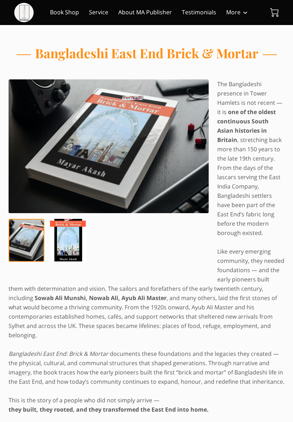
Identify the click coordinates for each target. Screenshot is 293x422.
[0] (274, 12)
